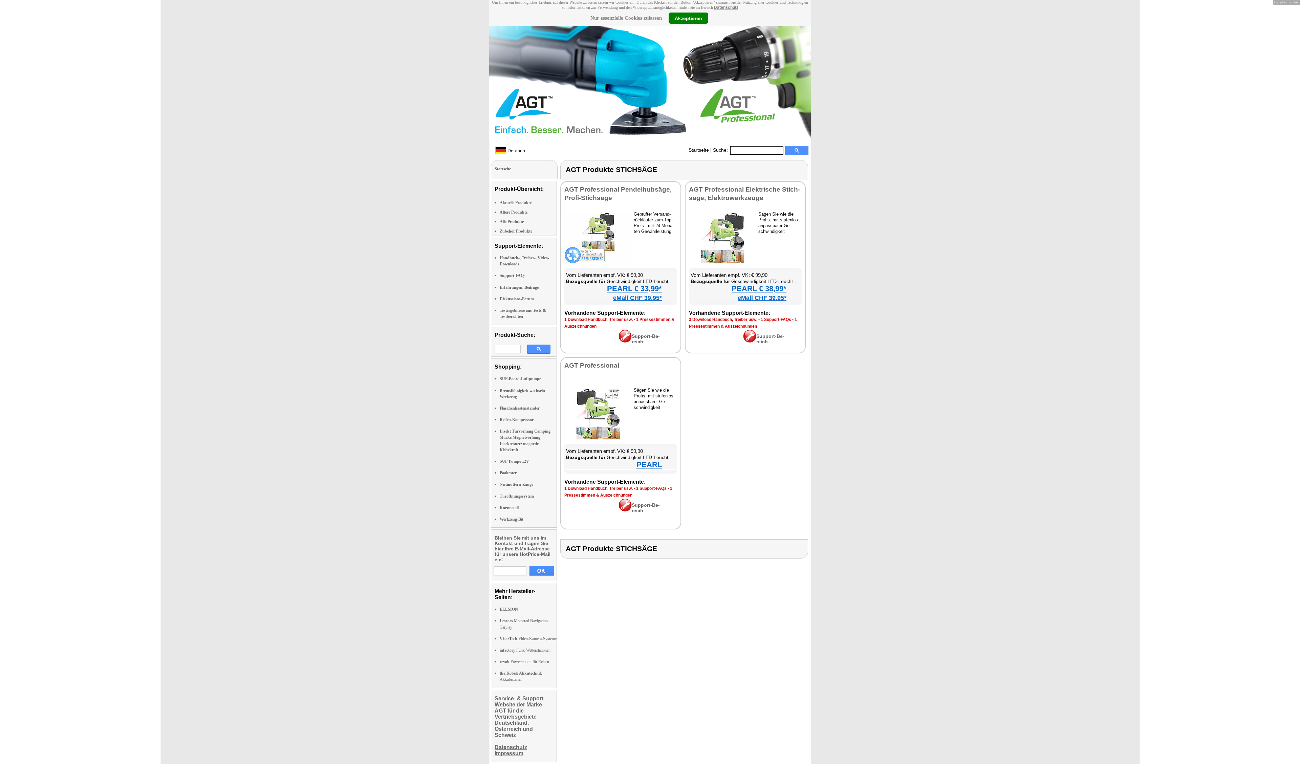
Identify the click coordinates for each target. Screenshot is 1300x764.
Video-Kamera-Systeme (528, 638)
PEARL (649, 464)
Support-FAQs (512, 275)
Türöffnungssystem (517, 496)
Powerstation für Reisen (524, 661)
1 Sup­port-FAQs (776, 319)
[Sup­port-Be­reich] (625, 341)
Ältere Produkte (513, 212)
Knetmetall (509, 507)
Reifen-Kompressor (517, 419)
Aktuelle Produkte (516, 202)
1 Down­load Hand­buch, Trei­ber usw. (598, 319)
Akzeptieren (688, 18)
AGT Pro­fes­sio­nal (591, 365)
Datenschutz (726, 7)
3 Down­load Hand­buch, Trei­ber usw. (723, 319)
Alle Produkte (512, 221)
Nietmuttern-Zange (516, 484)
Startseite (699, 150)
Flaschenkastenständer (520, 408)
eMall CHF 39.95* (637, 297)
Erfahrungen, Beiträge (519, 287)
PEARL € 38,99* (759, 288)
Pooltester (508, 473)
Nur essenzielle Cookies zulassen (626, 18)
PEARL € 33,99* (634, 288)
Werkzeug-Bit (511, 519)
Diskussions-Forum (517, 299)
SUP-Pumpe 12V (514, 461)
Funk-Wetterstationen (525, 650)
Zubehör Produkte (516, 231)
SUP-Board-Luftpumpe (520, 378)
